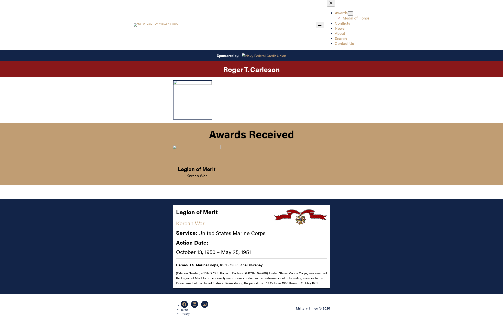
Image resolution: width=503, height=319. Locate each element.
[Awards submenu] (350, 13)
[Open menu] (320, 25)
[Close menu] (331, 3)
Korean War (196, 175)
